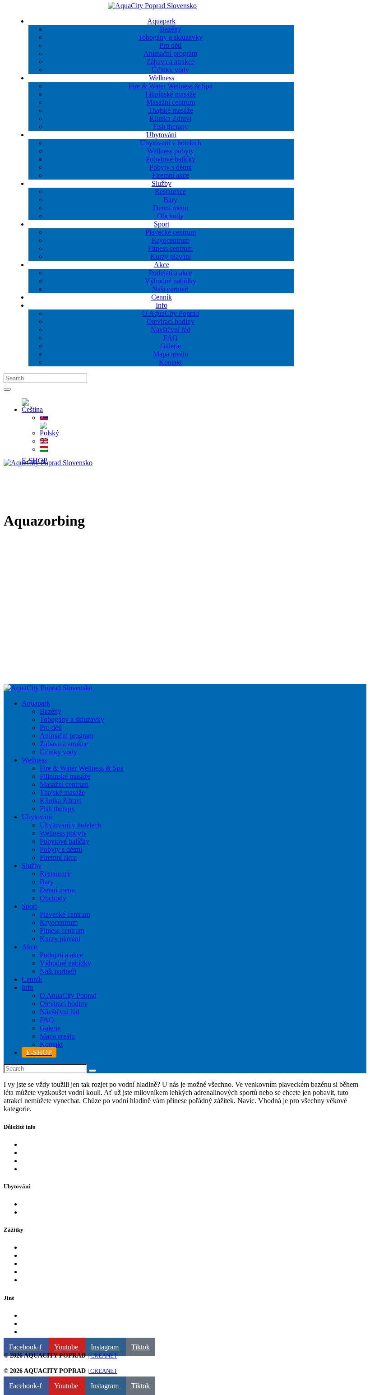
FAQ (29, 1152)
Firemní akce (40, 1212)
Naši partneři (40, 1315)
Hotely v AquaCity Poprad (60, 1204)
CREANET (103, 1355)
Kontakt (33, 1169)
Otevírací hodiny (45, 1160)
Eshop (31, 1144)
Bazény (32, 1247)
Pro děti (33, 1263)
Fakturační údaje (45, 1331)
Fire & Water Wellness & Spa (64, 1255)
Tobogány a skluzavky (54, 1280)
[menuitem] (32, 409)
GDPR (32, 1323)
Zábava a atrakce (46, 1271)
